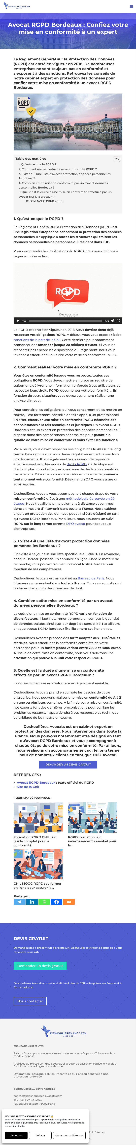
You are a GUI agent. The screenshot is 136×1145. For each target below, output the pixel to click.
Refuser (40, 1135)
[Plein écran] (118, 320)
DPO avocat (75, 524)
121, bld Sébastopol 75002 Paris (34, 1103)
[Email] (69, 902)
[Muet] (112, 320)
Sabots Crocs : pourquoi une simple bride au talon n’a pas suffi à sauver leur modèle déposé (64, 1055)
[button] (68, 293)
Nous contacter (30, 1001)
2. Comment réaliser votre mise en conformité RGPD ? (58, 169)
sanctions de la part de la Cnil (37, 340)
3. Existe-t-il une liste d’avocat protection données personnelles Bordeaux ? (65, 176)
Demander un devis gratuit (40, 966)
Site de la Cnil (28, 787)
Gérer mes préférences (69, 1135)
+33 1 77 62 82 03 (31, 1099)
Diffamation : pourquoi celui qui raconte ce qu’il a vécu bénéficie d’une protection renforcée (61, 1075)
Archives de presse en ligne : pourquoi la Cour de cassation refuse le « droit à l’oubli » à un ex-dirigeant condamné (65, 1065)
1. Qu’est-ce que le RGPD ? (37, 164)
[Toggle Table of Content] (115, 159)
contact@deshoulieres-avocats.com (38, 1095)
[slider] (65, 321)
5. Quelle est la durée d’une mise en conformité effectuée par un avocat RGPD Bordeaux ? (65, 194)
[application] (68, 293)
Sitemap (100, 1132)
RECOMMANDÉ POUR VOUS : (44, 201)
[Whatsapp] (44, 902)
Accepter (16, 1135)
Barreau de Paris (91, 578)
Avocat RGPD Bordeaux (36, 783)
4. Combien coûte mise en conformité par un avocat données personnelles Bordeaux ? (63, 185)
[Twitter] (20, 902)
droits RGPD (77, 464)
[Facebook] (56, 902)
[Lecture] (18, 320)
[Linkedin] (32, 902)
